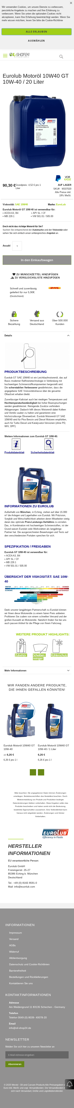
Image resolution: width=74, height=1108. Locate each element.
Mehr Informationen (15, 670)
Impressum (15, 932)
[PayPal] (57, 181)
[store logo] (26, 54)
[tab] (37, 335)
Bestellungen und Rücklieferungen (28, 977)
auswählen (36, 40)
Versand (13, 939)
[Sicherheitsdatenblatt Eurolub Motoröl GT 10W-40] (48, 449)
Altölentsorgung (18, 958)
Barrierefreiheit (17, 970)
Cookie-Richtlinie (54, 20)
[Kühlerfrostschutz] (60, 659)
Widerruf (14, 951)
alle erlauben (36, 31)
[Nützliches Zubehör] (24, 659)
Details (8, 335)
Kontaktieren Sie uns (21, 983)
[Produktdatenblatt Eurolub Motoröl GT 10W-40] (16, 449)
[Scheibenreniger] (42, 659)
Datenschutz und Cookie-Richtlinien (29, 964)
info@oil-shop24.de (20, 1027)
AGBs (12, 945)
